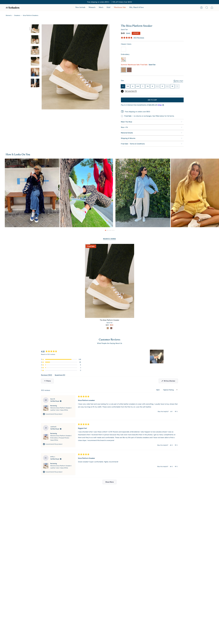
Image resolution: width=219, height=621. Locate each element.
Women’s (9, 15)
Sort (158, 390)
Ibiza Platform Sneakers (30, 15)
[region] (157, 356)
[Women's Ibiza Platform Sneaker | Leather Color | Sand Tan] (109, 281)
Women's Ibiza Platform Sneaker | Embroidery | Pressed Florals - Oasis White (61, 438)
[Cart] (212, 7)
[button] (92, 8)
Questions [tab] (60, 375)
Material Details (127, 133)
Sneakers (17, 15)
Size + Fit (124, 127)
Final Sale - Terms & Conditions (133, 144)
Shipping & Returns (128, 138)
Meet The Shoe (126, 122)
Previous (41, 67)
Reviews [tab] (46, 375)
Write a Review (170, 381)
